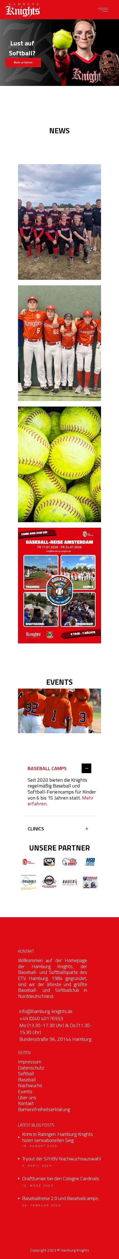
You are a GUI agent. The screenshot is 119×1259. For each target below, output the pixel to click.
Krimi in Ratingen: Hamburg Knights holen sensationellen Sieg (57, 1137)
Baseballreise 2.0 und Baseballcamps (60, 1198)
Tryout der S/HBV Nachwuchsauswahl (61, 1159)
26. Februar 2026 (41, 1205)
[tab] (59, 769)
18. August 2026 (40, 1146)
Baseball (27, 1079)
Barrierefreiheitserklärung (44, 1109)
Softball (26, 1073)
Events (25, 1091)
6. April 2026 (37, 1166)
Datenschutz (31, 1067)
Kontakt (26, 1103)
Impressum (29, 1061)
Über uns (27, 1097)
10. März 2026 (37, 1186)
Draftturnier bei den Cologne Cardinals (60, 1179)
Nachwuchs (30, 1085)
